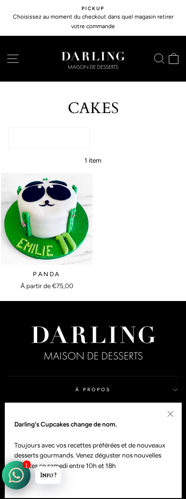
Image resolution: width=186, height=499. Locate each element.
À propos (93, 389)
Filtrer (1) (48, 137)
